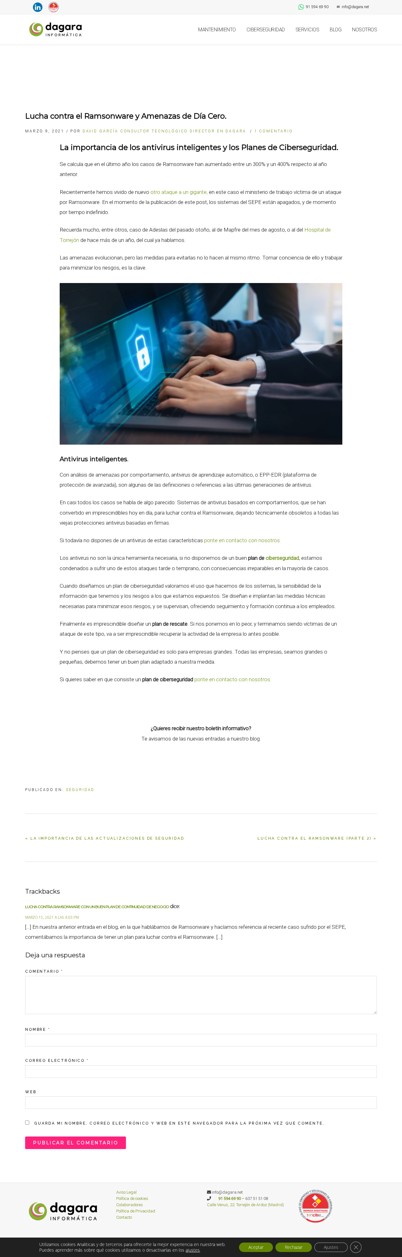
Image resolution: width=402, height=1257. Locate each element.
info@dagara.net (353, 7)
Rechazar (293, 1247)
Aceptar (255, 1247)
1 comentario (273, 131)
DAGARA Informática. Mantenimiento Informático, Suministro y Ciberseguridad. (56, 29)
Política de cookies (132, 1198)
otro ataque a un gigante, (179, 192)
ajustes (193, 1250)
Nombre (37, 1029)
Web (30, 1092)
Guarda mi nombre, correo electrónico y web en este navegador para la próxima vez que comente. (179, 1123)
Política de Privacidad (135, 1211)
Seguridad (80, 790)
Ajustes (331, 1247)
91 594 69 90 (317, 7)
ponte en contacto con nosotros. (242, 540)
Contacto (124, 1217)
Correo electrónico (57, 1060)
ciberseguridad (282, 558)
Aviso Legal (126, 1192)
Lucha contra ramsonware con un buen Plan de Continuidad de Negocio (97, 906)
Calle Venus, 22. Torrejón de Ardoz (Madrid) (245, 1204)
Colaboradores (129, 1204)
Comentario (44, 971)
